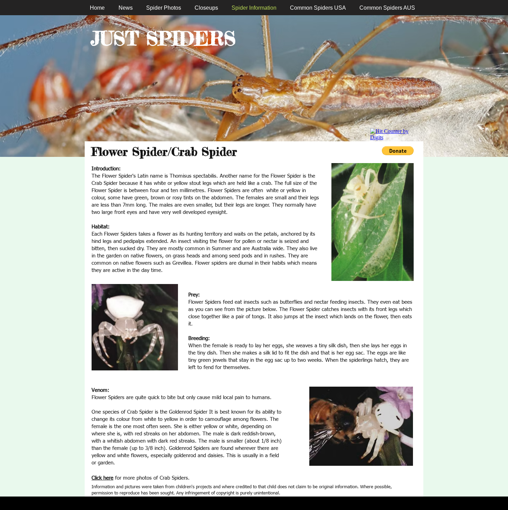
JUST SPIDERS (163, 38)
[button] (398, 150)
